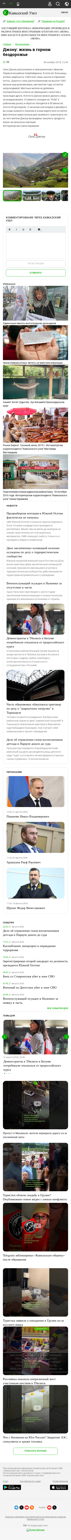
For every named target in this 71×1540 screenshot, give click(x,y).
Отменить (36, 272)
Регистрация (36, 263)
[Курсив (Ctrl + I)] (16, 229)
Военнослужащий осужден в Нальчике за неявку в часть (30, 1000)
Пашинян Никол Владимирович (28, 816)
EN (11, 3)
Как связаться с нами (30, 1481)
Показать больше (35, 1451)
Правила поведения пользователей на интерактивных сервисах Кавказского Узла (35, 1518)
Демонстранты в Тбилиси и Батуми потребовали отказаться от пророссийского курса (35, 642)
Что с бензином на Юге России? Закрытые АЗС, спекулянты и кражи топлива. (35, 1439)
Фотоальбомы (22, 44)
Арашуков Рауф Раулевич (23, 862)
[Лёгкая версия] (18, 4)
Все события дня (57, 1008)
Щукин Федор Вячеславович (26, 908)
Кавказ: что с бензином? (20, 21)
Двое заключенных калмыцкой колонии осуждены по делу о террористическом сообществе (33, 552)
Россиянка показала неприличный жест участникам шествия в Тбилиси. (29, 1381)
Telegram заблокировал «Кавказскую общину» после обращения (34, 1257)
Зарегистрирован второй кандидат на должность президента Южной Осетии (35, 963)
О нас (5, 1481)
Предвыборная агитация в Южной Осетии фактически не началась (35, 515)
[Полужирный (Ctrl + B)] (9, 229)
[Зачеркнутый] (30, 229)
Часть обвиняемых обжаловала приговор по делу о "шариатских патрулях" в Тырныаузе (34, 708)
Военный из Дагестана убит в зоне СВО (30, 987)
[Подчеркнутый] (23, 229)
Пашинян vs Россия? (53, 21)
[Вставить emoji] (39, 229)
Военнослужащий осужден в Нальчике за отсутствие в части (34, 585)
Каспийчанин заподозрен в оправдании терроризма (29, 948)
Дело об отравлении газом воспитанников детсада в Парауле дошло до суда (35, 741)
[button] (65, 154)
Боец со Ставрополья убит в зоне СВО (28, 976)
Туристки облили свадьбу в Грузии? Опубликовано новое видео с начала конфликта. (35, 1197)
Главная (7, 44)
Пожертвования (60, 1481)
